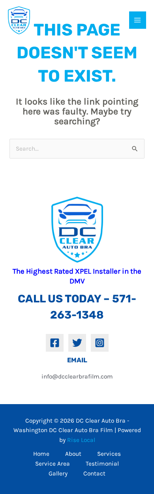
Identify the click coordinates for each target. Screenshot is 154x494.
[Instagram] (100, 343)
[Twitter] (77, 343)
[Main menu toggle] (137, 19)
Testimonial (102, 463)
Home (41, 453)
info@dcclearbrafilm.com (77, 376)
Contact (94, 473)
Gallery (58, 473)
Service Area (52, 463)
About (73, 453)
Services (109, 453)
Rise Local (81, 440)
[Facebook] (55, 343)
